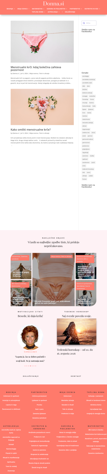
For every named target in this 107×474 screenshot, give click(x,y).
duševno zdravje (87, 93)
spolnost (85, 159)
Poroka (39, 405)
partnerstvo (86, 142)
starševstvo (85, 162)
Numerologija (11, 449)
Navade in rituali (68, 405)
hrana (92, 99)
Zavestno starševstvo (96, 453)
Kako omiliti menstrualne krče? (31, 129)
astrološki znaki (87, 83)
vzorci (88, 172)
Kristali (11, 444)
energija (84, 96)
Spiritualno (11, 462)
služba (92, 156)
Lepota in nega (11, 405)
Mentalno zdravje (67, 400)
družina (84, 89)
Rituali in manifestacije (11, 458)
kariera (91, 103)
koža (94, 106)
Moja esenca (22, 9)
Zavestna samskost (39, 418)
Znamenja (11, 471)
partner (90, 136)
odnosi (84, 126)
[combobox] (89, 23)
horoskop (85, 99)
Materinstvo (37, 9)
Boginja (10, 9)
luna (83, 113)
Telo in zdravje (44, 73)
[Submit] (84, 23)
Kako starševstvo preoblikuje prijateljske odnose (21, 300)
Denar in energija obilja (67, 432)
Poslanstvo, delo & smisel (67, 441)
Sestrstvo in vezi (91, 9)
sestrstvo (85, 156)
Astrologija (53, 12)
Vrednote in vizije (67, 414)
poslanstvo (85, 146)
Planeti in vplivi (11, 453)
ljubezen (90, 109)
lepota (84, 109)
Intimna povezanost (39, 396)
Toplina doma (37, 12)
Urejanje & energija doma (96, 414)
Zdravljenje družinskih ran (39, 459)
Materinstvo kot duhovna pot (96, 434)
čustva (84, 179)
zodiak (91, 176)
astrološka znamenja (88, 79)
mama (89, 113)
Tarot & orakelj (11, 466)
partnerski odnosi (87, 139)
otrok (84, 136)
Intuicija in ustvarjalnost (11, 400)
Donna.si (16, 73)
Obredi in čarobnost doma (95, 400)
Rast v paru (39, 409)
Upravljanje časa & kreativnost (68, 446)
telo (83, 172)
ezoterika (92, 96)
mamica (84, 116)
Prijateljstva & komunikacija (39, 441)
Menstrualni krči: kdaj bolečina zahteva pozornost (36, 68)
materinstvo (86, 119)
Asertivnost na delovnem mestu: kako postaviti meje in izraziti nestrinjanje (86, 271)
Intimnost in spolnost (11, 396)
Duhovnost (68, 396)
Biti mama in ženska (19, 284)
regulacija (85, 152)
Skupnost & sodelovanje (39, 454)
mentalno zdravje (87, 122)
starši (93, 162)
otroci (93, 132)
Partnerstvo (75, 9)
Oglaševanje (70, 12)
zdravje (84, 176)
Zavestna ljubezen (39, 414)
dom (88, 86)
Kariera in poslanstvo (56, 9)
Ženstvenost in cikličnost (11, 409)
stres (83, 166)
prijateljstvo (85, 149)
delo (83, 86)
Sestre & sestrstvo (39, 450)
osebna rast (86, 132)
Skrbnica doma (95, 405)
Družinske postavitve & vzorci (39, 432)
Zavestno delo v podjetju (68, 450)
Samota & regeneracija (39, 446)
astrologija (85, 76)
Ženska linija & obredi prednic (39, 463)
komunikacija (86, 106)
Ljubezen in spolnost (39, 400)
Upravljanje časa (96, 409)
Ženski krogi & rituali (39, 467)
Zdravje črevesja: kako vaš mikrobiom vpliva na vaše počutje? (52, 302)
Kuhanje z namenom (95, 396)
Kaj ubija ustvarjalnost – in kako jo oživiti (85, 301)
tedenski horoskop (88, 169)
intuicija (84, 103)
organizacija (86, 129)
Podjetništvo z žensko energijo (68, 437)
